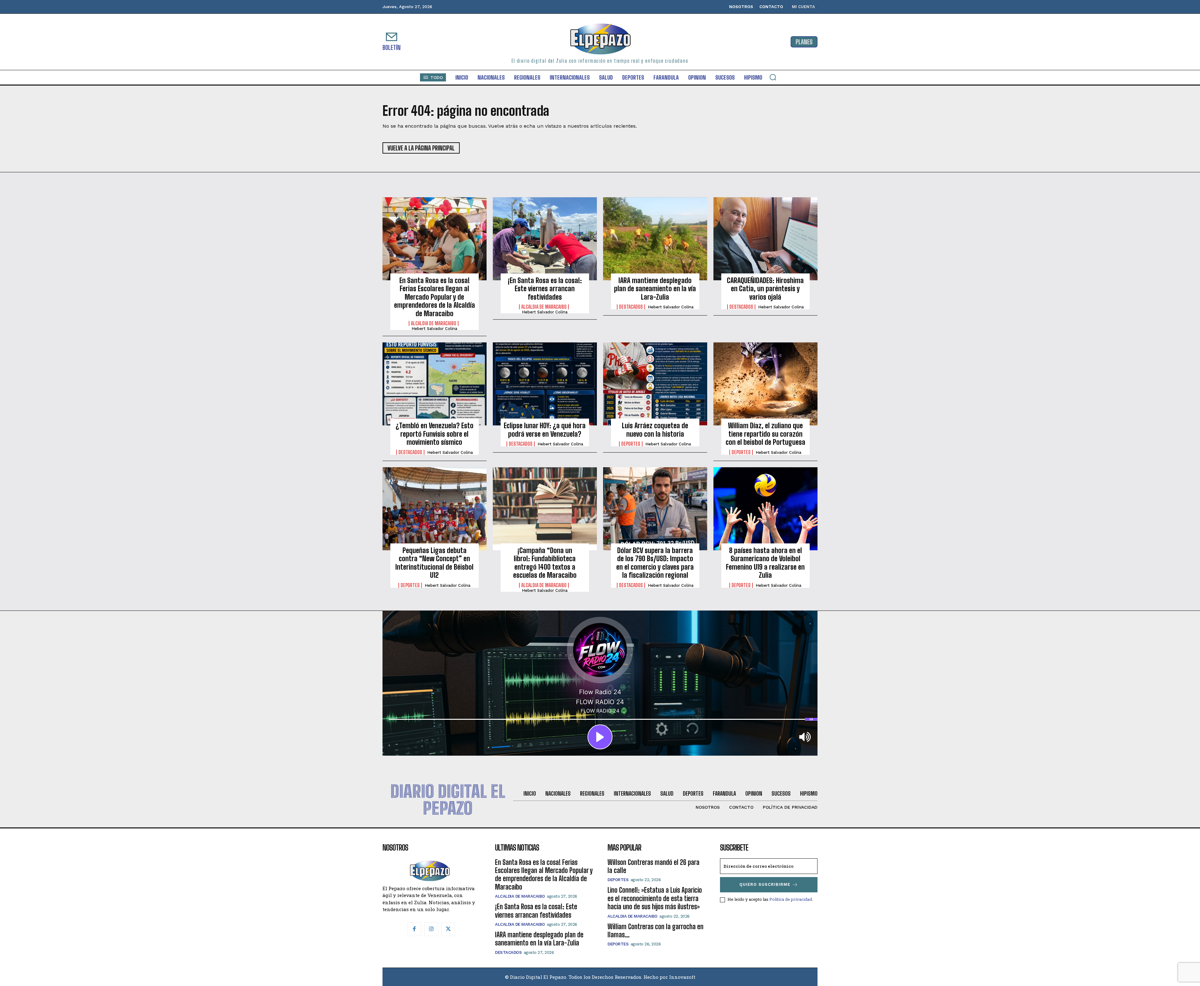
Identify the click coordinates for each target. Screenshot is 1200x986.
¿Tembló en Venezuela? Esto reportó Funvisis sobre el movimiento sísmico (434, 433)
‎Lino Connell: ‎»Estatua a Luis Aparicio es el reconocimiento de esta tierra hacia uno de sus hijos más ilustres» (655, 898)
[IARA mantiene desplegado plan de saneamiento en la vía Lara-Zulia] (655, 238)
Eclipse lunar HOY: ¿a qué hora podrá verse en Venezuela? (545, 429)
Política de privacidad (790, 899)
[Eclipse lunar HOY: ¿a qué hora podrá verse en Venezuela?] (545, 383)
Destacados (631, 306)
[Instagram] (431, 929)
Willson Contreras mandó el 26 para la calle (653, 866)
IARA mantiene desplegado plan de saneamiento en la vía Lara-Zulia (655, 288)
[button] (772, 77)
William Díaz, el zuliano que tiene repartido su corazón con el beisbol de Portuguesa (765, 433)
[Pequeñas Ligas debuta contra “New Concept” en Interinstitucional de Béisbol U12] (434, 508)
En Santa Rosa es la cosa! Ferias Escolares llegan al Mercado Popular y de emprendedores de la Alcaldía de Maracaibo (434, 297)
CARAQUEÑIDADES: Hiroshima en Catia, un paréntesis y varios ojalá (765, 288)
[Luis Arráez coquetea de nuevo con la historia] (655, 383)
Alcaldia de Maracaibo (433, 323)
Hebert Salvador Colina (434, 328)
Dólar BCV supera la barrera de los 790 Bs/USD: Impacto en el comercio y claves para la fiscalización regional (655, 562)
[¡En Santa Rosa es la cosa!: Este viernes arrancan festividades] (545, 238)
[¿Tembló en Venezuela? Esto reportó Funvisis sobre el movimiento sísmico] (434, 383)
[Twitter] (448, 929)
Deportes (630, 443)
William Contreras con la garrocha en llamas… (655, 930)
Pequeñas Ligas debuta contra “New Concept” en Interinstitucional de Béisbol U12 (434, 562)
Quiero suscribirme (764, 884)
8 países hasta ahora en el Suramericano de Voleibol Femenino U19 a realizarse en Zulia (765, 562)
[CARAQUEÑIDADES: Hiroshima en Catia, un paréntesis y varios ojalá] (765, 238)
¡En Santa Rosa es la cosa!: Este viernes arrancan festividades (545, 288)
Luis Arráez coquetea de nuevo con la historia (655, 429)
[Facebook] (414, 929)
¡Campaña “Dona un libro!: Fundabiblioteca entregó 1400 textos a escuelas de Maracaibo (545, 562)
